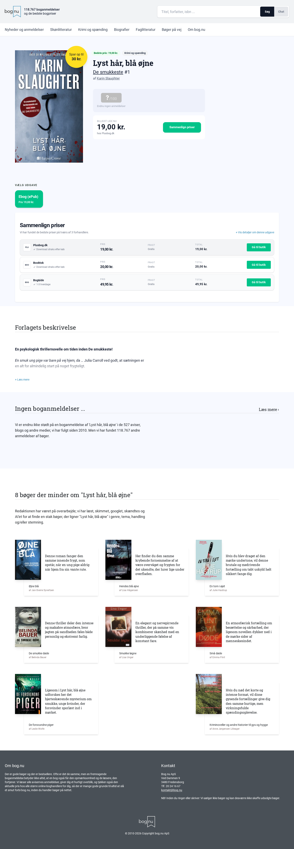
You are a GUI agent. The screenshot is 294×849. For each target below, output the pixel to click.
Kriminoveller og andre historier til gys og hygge (239, 724)
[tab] (29, 199)
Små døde (216, 653)
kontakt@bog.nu (171, 790)
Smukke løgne (127, 653)
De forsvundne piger (41, 724)
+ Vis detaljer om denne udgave (255, 232)
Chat (281, 11)
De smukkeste (108, 72)
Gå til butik (259, 247)
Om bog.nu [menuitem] (196, 29)
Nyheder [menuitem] (24, 29)
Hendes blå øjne (129, 586)
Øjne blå (34, 586)
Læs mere (269, 409)
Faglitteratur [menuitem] (145, 29)
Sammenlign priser (182, 127)
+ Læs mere (22, 379)
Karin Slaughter (108, 78)
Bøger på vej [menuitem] (171, 29)
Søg (267, 11)
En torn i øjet (217, 586)
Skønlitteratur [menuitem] (61, 29)
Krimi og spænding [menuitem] (93, 29)
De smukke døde (39, 653)
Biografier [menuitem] (121, 29)
